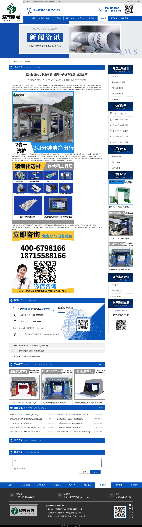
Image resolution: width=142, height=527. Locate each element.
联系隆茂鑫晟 (117, 296)
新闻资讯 (103, 18)
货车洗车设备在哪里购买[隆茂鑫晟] (31, 351)
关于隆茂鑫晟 (117, 290)
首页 (33, 18)
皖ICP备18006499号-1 (74, 526)
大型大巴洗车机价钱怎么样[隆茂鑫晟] (121, 142)
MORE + (101, 408)
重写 (84, 472)
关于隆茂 (114, 18)
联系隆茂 (124, 18)
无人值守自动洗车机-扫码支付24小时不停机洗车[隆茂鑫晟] (57, 403)
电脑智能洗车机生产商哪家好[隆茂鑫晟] (33, 345)
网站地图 (130, 2)
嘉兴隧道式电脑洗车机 (31, 356)
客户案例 (92, 18)
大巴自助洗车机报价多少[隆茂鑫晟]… (22, 423)
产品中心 (81, 18)
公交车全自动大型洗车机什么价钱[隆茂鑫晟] (121, 136)
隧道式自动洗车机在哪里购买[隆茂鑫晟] (121, 113)
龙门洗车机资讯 (117, 93)
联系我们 (138, 2)
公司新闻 (115, 76)
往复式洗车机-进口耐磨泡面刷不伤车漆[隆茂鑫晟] (24, 403)
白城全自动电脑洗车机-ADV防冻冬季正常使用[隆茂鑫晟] (120, 125)
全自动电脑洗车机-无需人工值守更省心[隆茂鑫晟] (89, 403)
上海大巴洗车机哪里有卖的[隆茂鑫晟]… (70, 427)
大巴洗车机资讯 (117, 88)
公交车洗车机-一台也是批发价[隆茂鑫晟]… (71, 419)
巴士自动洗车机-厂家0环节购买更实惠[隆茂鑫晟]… (73, 415)
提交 (95, 472)
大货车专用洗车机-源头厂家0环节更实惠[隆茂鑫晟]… (74, 432)
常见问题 (115, 99)
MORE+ (101, 364)
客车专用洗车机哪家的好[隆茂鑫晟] (121, 131)
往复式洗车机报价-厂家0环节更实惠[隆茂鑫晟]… (26, 432)
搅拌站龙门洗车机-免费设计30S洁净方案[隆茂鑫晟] (121, 208)
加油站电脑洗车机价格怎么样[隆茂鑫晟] (121, 119)
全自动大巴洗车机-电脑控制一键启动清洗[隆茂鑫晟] (121, 239)
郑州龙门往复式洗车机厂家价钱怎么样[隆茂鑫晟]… (26, 419)
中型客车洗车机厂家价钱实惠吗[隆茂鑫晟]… (71, 423)
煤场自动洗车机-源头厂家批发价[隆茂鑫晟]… (24, 415)
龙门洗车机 (70, 18)
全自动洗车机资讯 (118, 82)
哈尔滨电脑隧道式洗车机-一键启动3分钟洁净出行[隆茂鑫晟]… (28, 427)
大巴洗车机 (57, 18)
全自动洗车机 (44, 18)
